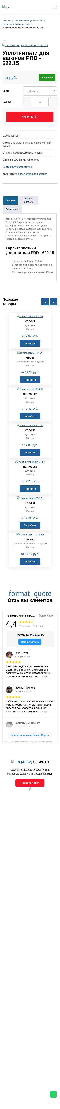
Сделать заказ (29, 782)
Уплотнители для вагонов (32, 173)
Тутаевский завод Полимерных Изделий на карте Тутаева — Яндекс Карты (31, 742)
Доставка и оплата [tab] (28, 200)
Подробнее (30, 343)
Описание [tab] (11, 200)
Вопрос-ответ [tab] (12, 209)
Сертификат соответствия (17, 166)
